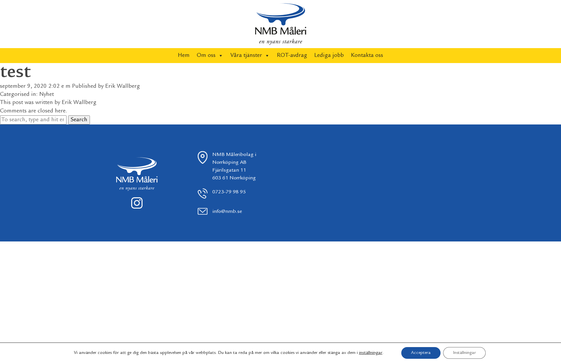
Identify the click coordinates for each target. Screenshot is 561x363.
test (15, 72)
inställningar (370, 353)
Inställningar (464, 353)
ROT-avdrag (292, 55)
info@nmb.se (227, 211)
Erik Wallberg (122, 86)
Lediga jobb (329, 55)
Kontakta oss (367, 55)
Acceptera (421, 353)
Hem (184, 55)
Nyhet (46, 94)
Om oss (206, 55)
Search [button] (79, 119)
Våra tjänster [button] (246, 55)
